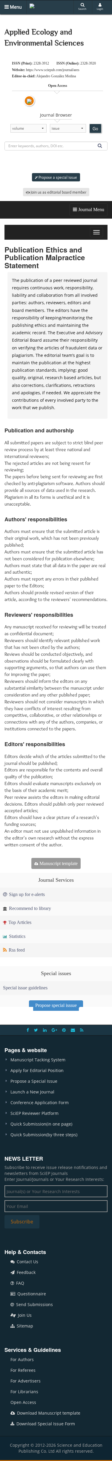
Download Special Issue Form (45, 1424)
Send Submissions (34, 1304)
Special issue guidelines (25, 987)
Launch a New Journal (32, 1092)
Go (95, 128)
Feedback (26, 1272)
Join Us (24, 1315)
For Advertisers (25, 1381)
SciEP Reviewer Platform (34, 1113)
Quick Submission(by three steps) (43, 1134)
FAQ (19, 1283)
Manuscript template (58, 863)
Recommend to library (29, 908)
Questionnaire (31, 1294)
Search (82, 8)
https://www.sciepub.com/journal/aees (52, 70)
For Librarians (24, 1391)
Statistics (16, 936)
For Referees (23, 1370)
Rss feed (16, 949)
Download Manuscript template (48, 1413)
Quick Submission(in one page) (41, 1124)
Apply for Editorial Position (37, 1070)
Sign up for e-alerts (26, 894)
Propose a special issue (57, 177)
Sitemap (24, 1326)
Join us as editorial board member (58, 192)
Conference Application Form (39, 1102)
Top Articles (19, 922)
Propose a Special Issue (33, 1081)
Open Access (23, 1402)
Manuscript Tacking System (37, 1060)
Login (100, 8)
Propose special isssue (56, 1005)
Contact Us (27, 1261)
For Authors (22, 1359)
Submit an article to (57, 162)
